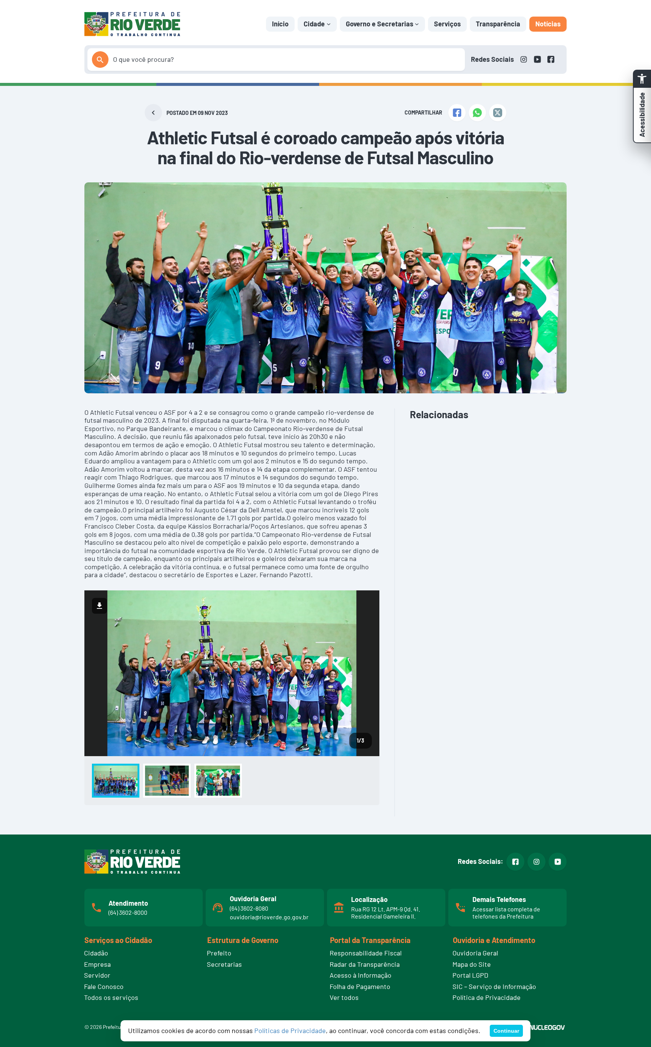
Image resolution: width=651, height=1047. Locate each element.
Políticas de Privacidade (290, 1030)
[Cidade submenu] (329, 24)
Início (280, 24)
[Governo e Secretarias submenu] (417, 24)
